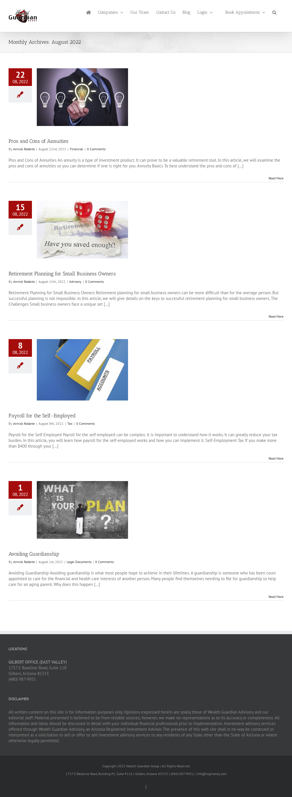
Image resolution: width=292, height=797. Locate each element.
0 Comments (96, 149)
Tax (69, 423)
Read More (276, 178)
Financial (76, 149)
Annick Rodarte (24, 149)
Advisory (75, 281)
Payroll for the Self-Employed (42, 415)
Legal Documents (79, 562)
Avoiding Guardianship (34, 554)
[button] (274, 12)
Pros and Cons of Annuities (38, 141)
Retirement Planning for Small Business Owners (62, 274)
